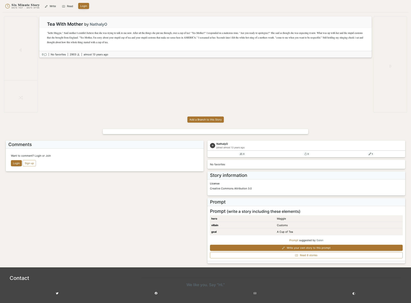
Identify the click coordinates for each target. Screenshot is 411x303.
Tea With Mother (65, 24)
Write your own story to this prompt (308, 247)
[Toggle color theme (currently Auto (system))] (353, 293)
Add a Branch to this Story (205, 119)
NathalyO (98, 24)
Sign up (29, 163)
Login (83, 6)
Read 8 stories (308, 255)
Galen (319, 240)
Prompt (293, 240)
